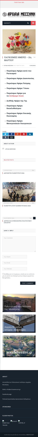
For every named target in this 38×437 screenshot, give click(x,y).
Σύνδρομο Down (16, 96)
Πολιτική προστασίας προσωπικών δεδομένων (16, 399)
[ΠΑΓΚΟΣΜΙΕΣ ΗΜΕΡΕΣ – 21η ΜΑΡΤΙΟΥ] (19, 41)
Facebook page (6, 394)
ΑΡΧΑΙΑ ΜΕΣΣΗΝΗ (8, 65)
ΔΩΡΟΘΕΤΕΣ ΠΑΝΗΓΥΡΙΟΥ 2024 (18, 4)
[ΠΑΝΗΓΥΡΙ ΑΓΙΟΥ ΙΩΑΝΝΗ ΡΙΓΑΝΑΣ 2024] (19, 193)
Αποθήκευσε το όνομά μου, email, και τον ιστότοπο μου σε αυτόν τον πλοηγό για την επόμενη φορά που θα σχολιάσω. (18, 276)
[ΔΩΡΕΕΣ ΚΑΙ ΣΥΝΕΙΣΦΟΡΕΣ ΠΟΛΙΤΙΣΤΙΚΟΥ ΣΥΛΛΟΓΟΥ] (19, 217)
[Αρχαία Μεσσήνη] (19, 14)
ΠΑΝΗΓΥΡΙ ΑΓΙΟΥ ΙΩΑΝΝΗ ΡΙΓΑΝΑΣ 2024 (17, 206)
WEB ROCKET (30, 435)
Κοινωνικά (33, 65)
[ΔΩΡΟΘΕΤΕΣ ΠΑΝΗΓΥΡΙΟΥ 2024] (19, 169)
